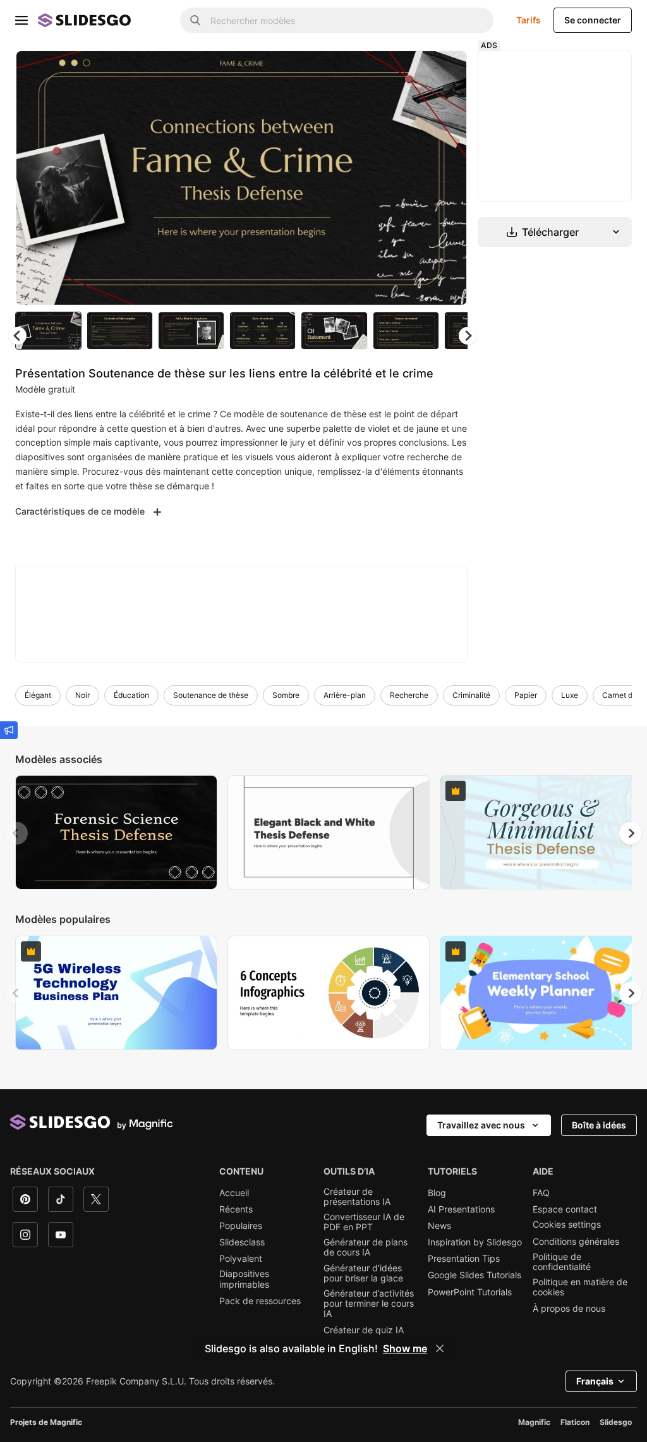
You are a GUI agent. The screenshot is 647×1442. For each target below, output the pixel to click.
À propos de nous (569, 1309)
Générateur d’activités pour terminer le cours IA (369, 1303)
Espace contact (565, 1209)
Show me (405, 1348)
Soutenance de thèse (210, 695)
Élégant (38, 695)
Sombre (285, 695)
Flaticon (575, 1422)
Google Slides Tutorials (474, 1275)
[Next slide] (448, 177)
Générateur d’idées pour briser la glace (363, 1273)
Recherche (409, 695)
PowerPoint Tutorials (470, 1292)
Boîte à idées (599, 1125)
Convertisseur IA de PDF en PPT (364, 1222)
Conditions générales (576, 1242)
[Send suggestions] (9, 730)
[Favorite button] (412, 70)
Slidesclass (242, 1242)
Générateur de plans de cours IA (366, 1247)
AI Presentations (461, 1209)
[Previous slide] (16, 833)
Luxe (569, 695)
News (439, 1226)
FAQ (541, 1193)
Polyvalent (240, 1259)
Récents (236, 1209)
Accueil (234, 1193)
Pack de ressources (260, 1301)
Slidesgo (616, 1422)
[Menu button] (21, 20)
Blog (437, 1193)
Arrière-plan (345, 695)
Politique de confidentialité (562, 1262)
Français (595, 1381)
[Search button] (195, 20)
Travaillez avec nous (481, 1125)
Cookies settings (567, 1224)
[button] (467, 336)
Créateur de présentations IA (357, 1197)
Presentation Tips (464, 1259)
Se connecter (592, 20)
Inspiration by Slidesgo (475, 1242)
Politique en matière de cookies (580, 1287)
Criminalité (471, 695)
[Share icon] (445, 70)
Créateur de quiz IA (364, 1330)
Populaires (240, 1226)
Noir (82, 695)
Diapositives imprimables (244, 1279)
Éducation (131, 695)
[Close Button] (439, 1348)
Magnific (534, 1422)
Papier (525, 695)
